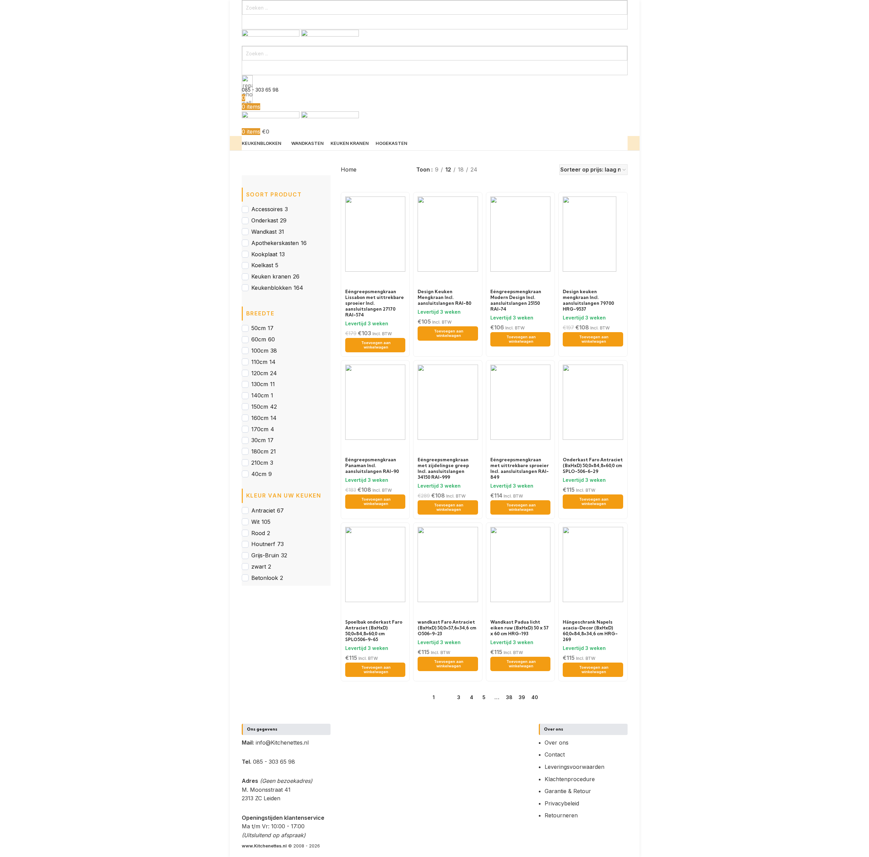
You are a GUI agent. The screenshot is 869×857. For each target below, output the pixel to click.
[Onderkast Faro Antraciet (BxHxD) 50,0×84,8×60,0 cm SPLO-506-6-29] (593, 401)
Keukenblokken (271, 287)
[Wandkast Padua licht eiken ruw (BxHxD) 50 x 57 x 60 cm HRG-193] (520, 563)
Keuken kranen (271, 276)
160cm (259, 417)
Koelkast (262, 265)
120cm (259, 373)
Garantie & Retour (568, 791)
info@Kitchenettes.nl (282, 742)
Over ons (557, 742)
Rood (258, 533)
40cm (258, 474)
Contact (555, 754)
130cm (259, 384)
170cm (259, 429)
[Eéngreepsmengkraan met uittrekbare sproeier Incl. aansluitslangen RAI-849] (520, 401)
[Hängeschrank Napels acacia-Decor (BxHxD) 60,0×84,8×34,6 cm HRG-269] (593, 563)
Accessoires (267, 209)
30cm (258, 440)
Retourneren (561, 815)
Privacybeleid (562, 803)
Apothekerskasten (275, 243)
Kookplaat (264, 254)
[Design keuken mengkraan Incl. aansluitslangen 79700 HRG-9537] (589, 233)
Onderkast (264, 220)
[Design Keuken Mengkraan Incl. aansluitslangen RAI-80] (448, 233)
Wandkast (264, 231)
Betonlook (264, 577)
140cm (260, 395)
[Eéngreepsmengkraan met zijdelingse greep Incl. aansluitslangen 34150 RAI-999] (448, 401)
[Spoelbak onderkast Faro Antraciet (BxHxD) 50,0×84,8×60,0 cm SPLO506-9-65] (375, 563)
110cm (259, 361)
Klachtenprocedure (570, 779)
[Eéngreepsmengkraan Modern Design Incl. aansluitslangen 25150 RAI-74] (520, 233)
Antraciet (263, 510)
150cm (259, 406)
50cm (258, 328)
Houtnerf (263, 544)
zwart (258, 566)
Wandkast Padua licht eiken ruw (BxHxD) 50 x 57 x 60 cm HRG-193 (519, 627)
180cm (259, 451)
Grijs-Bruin (265, 555)
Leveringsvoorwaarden (574, 766)
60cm (258, 339)
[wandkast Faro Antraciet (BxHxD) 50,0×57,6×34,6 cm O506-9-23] (448, 563)
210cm (259, 462)
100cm (259, 350)
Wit (255, 521)
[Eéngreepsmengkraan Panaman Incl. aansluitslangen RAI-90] (375, 401)
